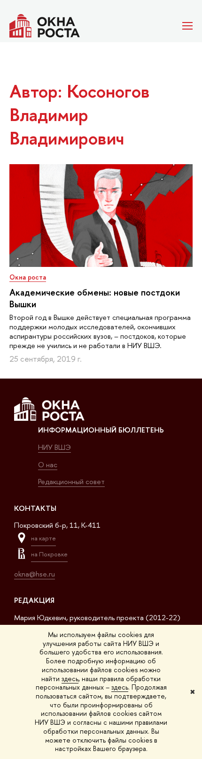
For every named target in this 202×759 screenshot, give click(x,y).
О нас (47, 465)
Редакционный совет (71, 481)
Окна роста (27, 277)
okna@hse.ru (34, 574)
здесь (70, 678)
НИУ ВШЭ (54, 447)
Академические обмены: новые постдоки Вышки (94, 298)
